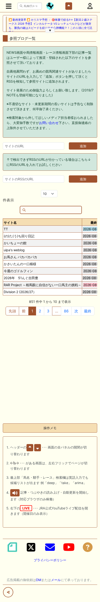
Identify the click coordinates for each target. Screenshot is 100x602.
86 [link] (66, 311)
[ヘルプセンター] (88, 547)
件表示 (8, 200)
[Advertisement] (50, 370)
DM (38, 580)
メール (56, 580)
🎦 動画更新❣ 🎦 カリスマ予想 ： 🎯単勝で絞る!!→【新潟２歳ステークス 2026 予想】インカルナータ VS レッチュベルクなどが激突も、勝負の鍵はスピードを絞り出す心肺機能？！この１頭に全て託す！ (50, 25)
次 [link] (76, 311)
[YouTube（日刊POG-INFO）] (68, 547)
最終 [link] (87, 311)
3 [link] (48, 311)
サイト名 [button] (10, 222)
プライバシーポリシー (50, 560)
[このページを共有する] (8, 592)
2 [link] (40, 311)
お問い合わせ (49, 123)
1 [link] (32, 311)
